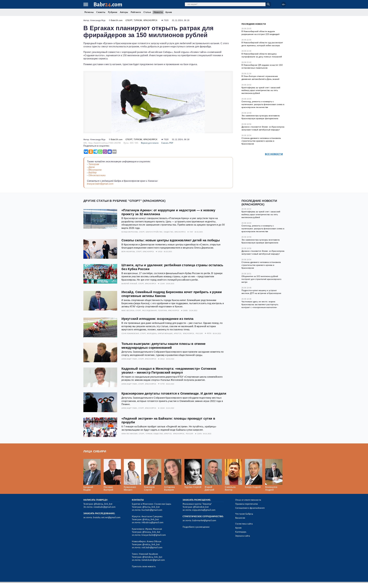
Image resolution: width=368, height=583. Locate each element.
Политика (162, 310)
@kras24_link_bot (151, 532)
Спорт (128, 20)
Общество (168, 232)
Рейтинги (136, 12)
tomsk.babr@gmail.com (153, 560)
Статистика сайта (244, 524)
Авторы (124, 12)
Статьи (147, 12)
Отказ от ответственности (248, 500)
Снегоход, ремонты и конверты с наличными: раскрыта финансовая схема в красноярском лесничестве (262, 104)
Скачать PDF (167, 143)
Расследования (149, 310)
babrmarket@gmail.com (204, 520)
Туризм (138, 20)
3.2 (101, 577)
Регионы (89, 12)
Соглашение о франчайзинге (250, 508)
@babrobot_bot (201, 507)
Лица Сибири (94, 451)
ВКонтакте (95, 170)
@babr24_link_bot (103, 504)
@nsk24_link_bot (151, 544)
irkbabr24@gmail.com (152, 522)
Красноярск (150, 20)
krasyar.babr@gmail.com (100, 184)
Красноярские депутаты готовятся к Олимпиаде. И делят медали (173, 393)
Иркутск (177, 333)
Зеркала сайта (242, 536)
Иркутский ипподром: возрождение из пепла (157, 319)
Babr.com (107, 4)
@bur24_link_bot (151, 507)
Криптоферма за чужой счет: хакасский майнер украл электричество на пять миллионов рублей (260, 90)
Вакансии (240, 518)
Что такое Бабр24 (244, 514)
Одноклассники (97, 175)
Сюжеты (100, 12)
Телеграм (93, 164)
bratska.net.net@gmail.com (106, 517)
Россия (199, 333)
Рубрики (112, 12)
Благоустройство (154, 232)
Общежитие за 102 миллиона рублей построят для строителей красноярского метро (261, 279)
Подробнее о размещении (196, 527)
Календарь (240, 532)
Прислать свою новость (144, 566)
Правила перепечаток (246, 504)
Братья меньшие (165, 333)
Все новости (274, 154)
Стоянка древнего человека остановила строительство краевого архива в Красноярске (261, 141)
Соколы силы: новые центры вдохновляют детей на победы (170, 240)
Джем (91, 167)
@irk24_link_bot (150, 519)
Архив (168, 12)
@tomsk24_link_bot (152, 557)
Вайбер (92, 172)
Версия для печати (149, 143)
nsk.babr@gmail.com (152, 547)
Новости (158, 12)
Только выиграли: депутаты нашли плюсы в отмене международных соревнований (163, 345)
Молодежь (152, 333)
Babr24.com (116, 20)
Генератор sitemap (148, 577)
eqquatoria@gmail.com (203, 510)
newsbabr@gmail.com (104, 507)
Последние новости (253, 24)
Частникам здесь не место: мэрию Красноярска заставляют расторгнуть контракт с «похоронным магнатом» (259, 304)
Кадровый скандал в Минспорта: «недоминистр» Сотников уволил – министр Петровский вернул (168, 370)
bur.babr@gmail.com (152, 510)
